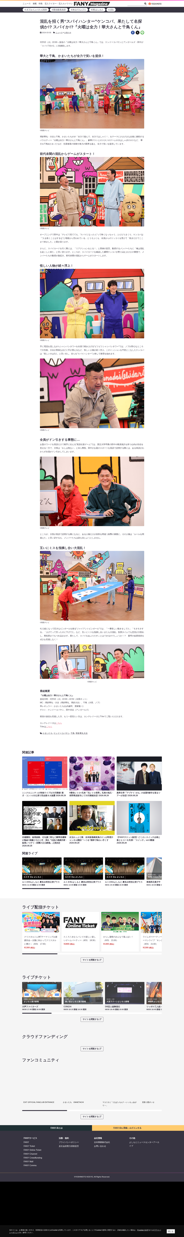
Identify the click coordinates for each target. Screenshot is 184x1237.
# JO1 (111, 10)
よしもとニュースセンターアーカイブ (144, 1141)
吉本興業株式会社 (102, 1139)
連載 (35, 4)
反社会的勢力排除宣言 (69, 1143)
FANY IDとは (57, 1125)
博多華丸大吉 (82, 733)
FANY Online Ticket (32, 1147)
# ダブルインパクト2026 (36, 10)
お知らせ (67, 33)
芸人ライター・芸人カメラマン (59, 4)
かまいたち (48, 733)
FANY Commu (30, 1162)
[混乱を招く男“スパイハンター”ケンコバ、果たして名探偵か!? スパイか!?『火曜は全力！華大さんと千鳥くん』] (133, 32)
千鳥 (73, 733)
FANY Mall (28, 1158)
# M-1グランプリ (78, 10)
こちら (59, 723)
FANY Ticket (29, 1143)
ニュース (27, 4)
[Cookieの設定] (143, 1230)
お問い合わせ (100, 1143)
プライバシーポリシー (69, 1139)
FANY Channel (30, 1151)
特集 (41, 4)
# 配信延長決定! (59, 10)
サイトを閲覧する (91, 960)
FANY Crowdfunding (33, 1154)
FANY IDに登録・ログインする (127, 1125)
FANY (26, 1139)
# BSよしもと (97, 10)
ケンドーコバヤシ (62, 733)
